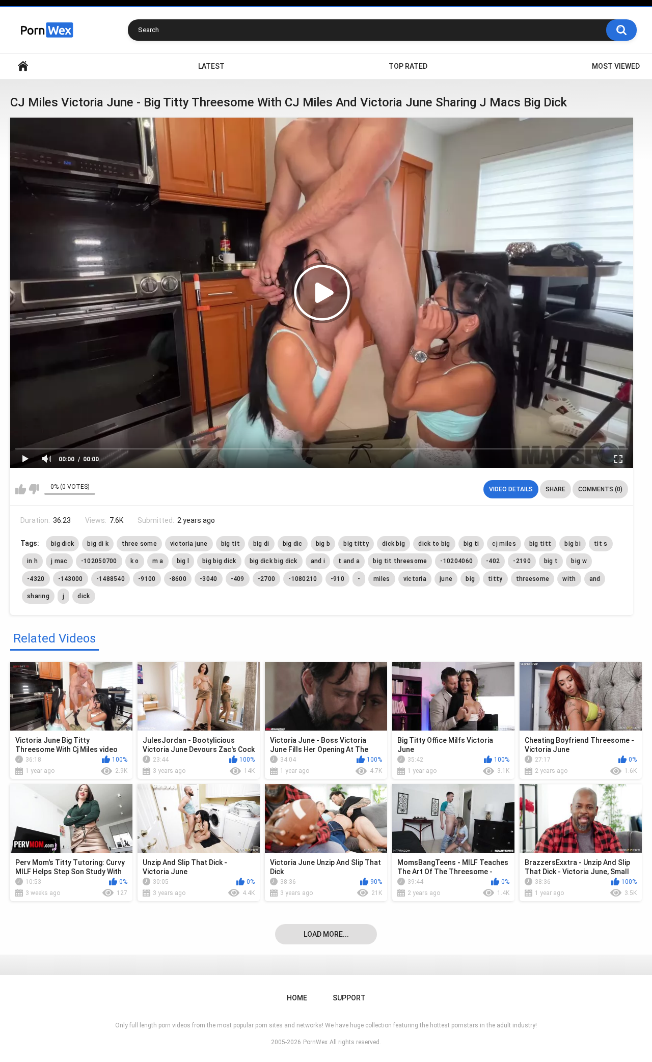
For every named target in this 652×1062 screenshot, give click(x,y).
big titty (356, 543)
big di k (97, 543)
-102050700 (99, 561)
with (569, 578)
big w (579, 561)
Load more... (326, 934)
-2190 (522, 561)
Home (23, 66)
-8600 (178, 578)
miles (381, 578)
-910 (337, 578)
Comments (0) (600, 489)
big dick (62, 543)
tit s (601, 543)
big (470, 578)
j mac (59, 561)
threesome (533, 578)
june (446, 578)
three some (139, 543)
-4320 (36, 578)
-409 (237, 578)
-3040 (209, 578)
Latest (211, 66)
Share (555, 489)
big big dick (219, 561)
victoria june (189, 543)
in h (32, 561)
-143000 (70, 578)
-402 (493, 561)
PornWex (315, 1042)
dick (83, 596)
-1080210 (302, 578)
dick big (393, 543)
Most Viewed (616, 66)
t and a (349, 561)
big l (183, 561)
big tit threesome (400, 561)
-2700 (267, 578)
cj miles (503, 543)
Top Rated (408, 66)
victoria (414, 578)
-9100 (147, 578)
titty (495, 578)
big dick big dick (273, 561)
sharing (38, 596)
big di (261, 543)
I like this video (20, 489)
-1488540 (110, 578)
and (595, 578)
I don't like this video (34, 489)
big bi (572, 543)
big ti (471, 543)
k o (134, 561)
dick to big (434, 543)
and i (318, 561)
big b (323, 543)
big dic (293, 543)
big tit (230, 543)
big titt (540, 543)
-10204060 (456, 561)
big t (551, 561)
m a (158, 561)
